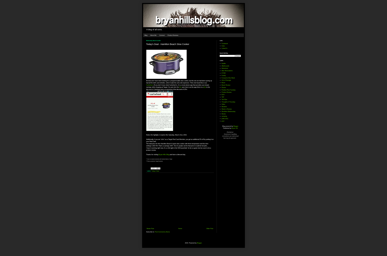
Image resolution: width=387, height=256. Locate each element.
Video (223, 104)
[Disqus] (180, 200)
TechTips (224, 99)
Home (180, 228)
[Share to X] (155, 168)
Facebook (225, 43)
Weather (224, 106)
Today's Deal (155, 171)
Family (224, 75)
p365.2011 (225, 118)
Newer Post (150, 228)
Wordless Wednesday (228, 111)
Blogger (235, 126)
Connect (162, 35)
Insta (223, 46)
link (180, 87)
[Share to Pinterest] (159, 168)
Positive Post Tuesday (229, 90)
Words (224, 114)
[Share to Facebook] (157, 168)
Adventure (225, 68)
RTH (223, 94)
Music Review (226, 85)
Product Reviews (173, 35)
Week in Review (227, 109)
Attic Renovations (227, 70)
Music (223, 82)
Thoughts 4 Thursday (228, 102)
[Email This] (152, 168)
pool (223, 121)
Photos (224, 87)
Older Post (209, 228)
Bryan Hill (235, 128)
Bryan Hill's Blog (164, 154)
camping (224, 116)
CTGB (223, 73)
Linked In (224, 48)
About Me (153, 35)
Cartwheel (149, 85)
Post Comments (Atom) (162, 232)
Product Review (226, 92)
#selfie (224, 63)
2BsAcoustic (225, 66)
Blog (146, 35)
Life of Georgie (226, 80)
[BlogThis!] (154, 168)
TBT (223, 97)
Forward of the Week (228, 78)
